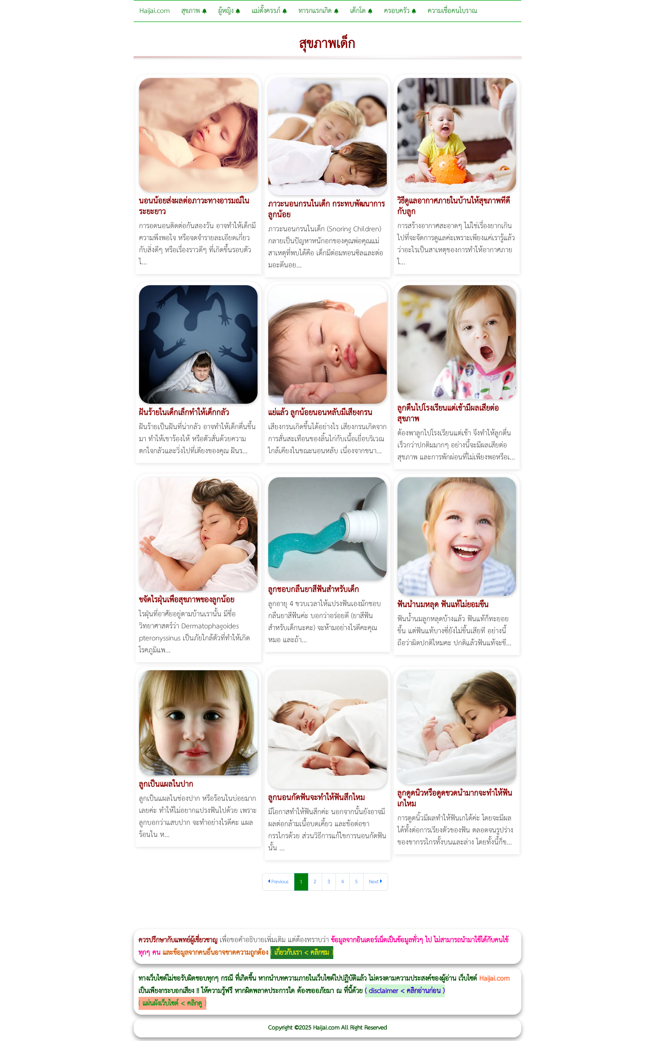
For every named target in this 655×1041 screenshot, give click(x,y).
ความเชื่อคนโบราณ (452, 10)
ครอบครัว (398, 10)
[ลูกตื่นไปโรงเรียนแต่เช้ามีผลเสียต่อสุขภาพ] (456, 342)
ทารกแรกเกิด (316, 10)
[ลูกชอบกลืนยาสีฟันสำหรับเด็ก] (327, 529)
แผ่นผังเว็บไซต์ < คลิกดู (172, 1003)
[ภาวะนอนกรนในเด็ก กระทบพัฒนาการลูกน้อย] (327, 136)
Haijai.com (154, 10)
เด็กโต (359, 10)
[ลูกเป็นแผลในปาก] (198, 723)
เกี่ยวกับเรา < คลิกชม (301, 952)
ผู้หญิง (227, 10)
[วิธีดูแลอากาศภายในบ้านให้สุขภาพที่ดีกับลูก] (456, 135)
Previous (279, 881)
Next (374, 881)
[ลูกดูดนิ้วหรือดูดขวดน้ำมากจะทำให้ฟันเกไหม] (456, 727)
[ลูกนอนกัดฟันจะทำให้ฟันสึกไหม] (327, 730)
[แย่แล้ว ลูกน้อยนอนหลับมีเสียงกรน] (327, 344)
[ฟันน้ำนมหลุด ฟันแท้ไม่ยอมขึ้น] (456, 536)
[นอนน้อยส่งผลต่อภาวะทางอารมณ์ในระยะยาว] (198, 135)
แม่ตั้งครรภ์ (267, 10)
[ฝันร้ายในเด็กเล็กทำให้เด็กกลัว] (198, 344)
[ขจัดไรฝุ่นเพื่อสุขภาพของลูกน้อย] (198, 534)
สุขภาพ (191, 10)
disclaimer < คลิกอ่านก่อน (405, 990)
